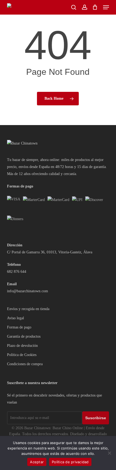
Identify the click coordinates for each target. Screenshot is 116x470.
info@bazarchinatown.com (27, 291)
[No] (109, 453)
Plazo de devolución (22, 346)
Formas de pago (19, 327)
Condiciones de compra (25, 364)
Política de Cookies (21, 355)
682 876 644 (16, 272)
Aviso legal (15, 318)
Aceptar (37, 462)
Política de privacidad (70, 462)
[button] (106, 7)
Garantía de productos (23, 336)
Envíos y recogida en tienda (28, 309)
